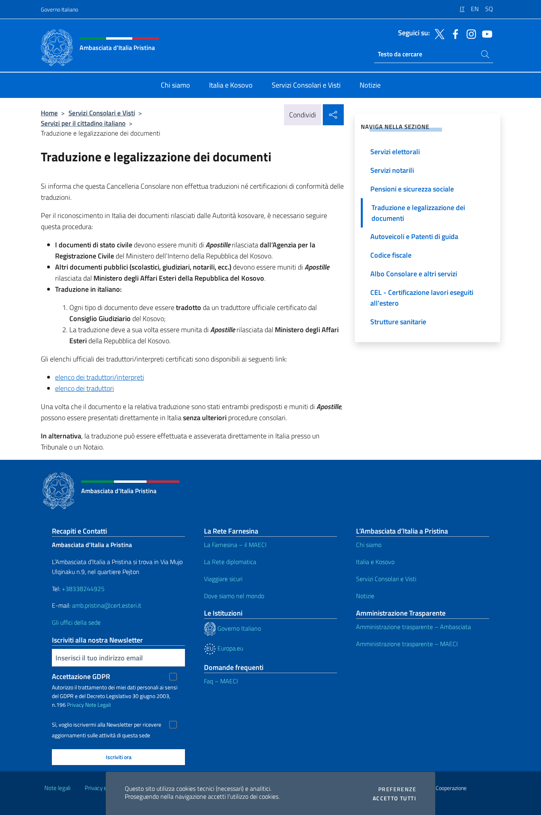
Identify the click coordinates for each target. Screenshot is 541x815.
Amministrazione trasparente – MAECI (407, 644)
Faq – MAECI (221, 681)
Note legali (57, 787)
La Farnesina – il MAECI (235, 544)
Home (49, 113)
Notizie (365, 596)
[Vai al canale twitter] (438, 33)
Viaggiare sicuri (223, 579)
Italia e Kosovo (375, 561)
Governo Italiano (59, 9)
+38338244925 (83, 588)
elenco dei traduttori (84, 388)
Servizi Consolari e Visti (102, 113)
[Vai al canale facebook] (453, 33)
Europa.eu (229, 648)
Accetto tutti (394, 798)
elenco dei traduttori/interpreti (99, 377)
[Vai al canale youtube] (485, 33)
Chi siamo (368, 544)
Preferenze (397, 789)
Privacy (75, 704)
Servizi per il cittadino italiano (83, 123)
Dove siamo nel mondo (234, 596)
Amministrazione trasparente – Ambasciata (413, 626)
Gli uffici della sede (76, 622)
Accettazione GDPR (81, 676)
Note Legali (98, 704)
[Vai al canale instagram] (469, 33)
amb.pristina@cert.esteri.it (107, 605)
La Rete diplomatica (230, 561)
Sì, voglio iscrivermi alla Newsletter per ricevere (106, 724)
